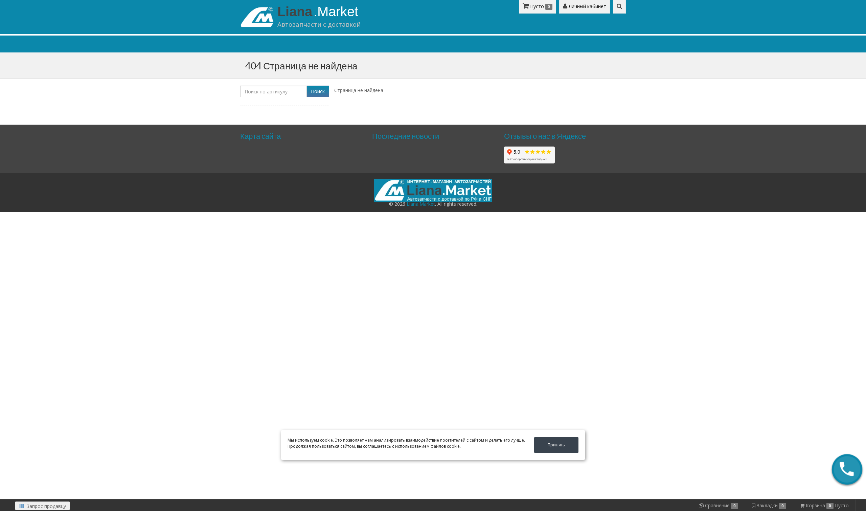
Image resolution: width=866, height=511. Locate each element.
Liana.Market (421, 204)
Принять (556, 445)
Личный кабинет (586, 6)
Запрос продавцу (45, 506)
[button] (847, 469)
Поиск (318, 91)
